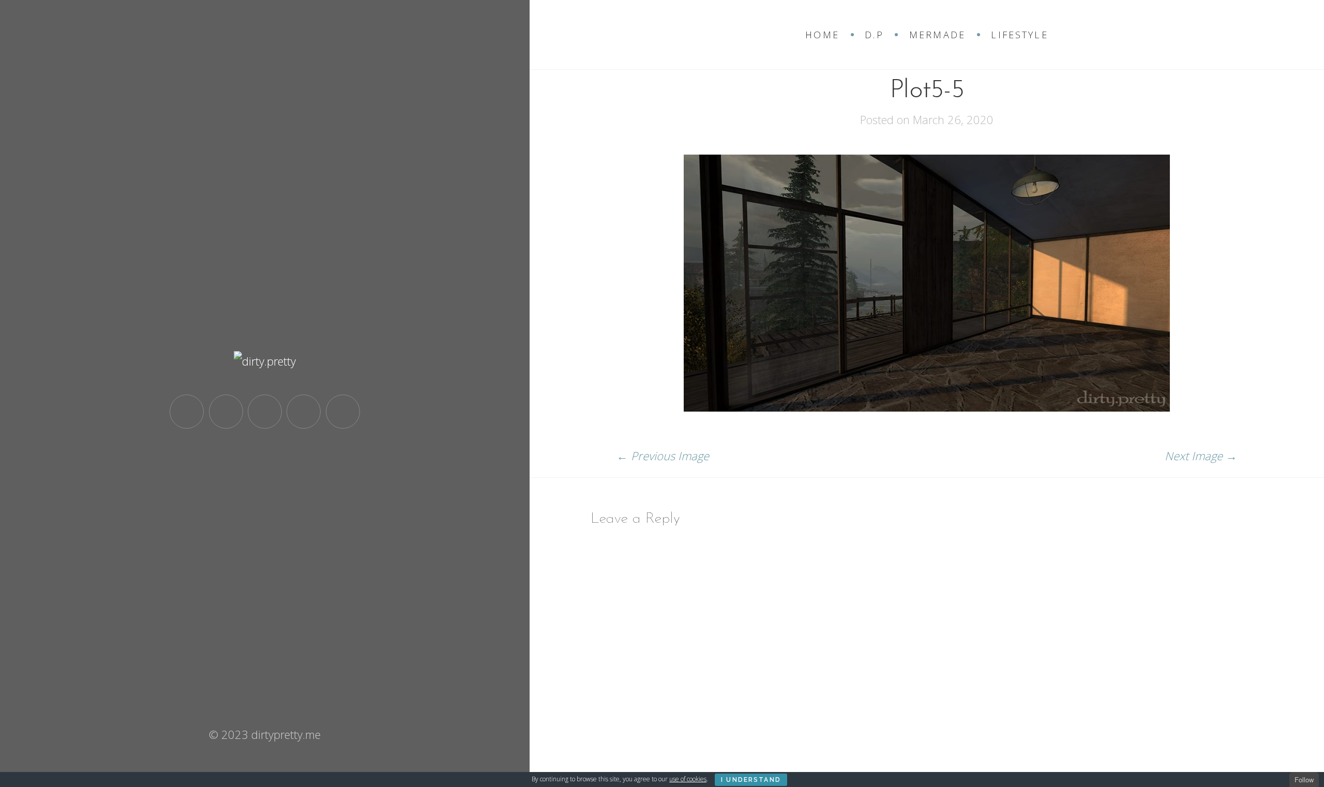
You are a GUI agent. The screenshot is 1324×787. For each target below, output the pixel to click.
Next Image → (1201, 455)
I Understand (751, 779)
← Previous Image (662, 455)
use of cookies (687, 779)
